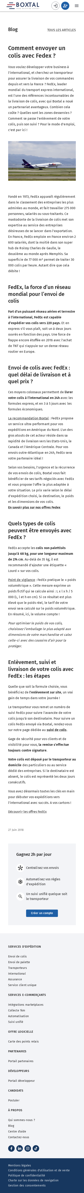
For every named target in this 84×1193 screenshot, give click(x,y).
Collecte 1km (16, 1010)
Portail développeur (21, 1081)
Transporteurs (17, 968)
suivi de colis (57, 730)
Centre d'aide (17, 1131)
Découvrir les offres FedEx (27, 812)
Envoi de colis (17, 956)
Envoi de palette (19, 962)
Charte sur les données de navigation (33, 1180)
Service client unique (22, 985)
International (17, 973)
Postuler (13, 1100)
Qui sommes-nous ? (21, 1120)
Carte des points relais (23, 1041)
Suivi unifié (15, 1022)
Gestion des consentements (27, 1185)
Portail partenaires (20, 1061)
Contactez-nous (18, 1137)
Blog (11, 1126)
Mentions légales (19, 1165)
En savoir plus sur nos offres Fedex (34, 507)
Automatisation (18, 1016)
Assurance (15, 979)
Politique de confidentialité (26, 1175)
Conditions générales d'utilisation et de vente (39, 1170)
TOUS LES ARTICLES (61, 30)
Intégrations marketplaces (26, 1005)
